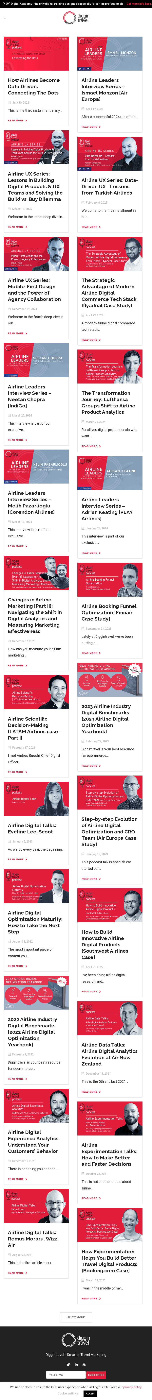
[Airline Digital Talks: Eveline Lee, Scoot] (36, 798)
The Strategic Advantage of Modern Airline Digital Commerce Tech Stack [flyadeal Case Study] (109, 292)
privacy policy (132, 1387)
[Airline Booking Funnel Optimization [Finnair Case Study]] (109, 579)
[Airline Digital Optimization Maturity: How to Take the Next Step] (36, 886)
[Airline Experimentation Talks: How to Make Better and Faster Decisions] (109, 1118)
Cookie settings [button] (68, 1393)
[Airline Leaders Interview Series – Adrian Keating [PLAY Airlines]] (109, 472)
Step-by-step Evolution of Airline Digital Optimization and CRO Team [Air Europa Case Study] (110, 831)
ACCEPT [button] (90, 1393)
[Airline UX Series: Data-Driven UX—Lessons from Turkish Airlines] (109, 153)
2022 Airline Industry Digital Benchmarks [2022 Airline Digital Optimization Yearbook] (32, 1032)
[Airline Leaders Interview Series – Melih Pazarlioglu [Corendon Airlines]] (36, 466)
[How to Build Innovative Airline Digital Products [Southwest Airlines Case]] (109, 905)
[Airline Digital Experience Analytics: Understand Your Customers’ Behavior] (36, 1105)
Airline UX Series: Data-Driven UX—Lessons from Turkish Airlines (110, 186)
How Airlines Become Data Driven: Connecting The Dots (34, 86)
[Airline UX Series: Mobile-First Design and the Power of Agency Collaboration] (36, 253)
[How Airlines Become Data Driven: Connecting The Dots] (36, 53)
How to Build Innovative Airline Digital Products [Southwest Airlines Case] (105, 944)
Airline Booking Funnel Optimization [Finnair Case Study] (109, 612)
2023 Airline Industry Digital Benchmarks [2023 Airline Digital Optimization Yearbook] (106, 718)
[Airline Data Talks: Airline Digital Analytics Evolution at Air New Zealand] (109, 1018)
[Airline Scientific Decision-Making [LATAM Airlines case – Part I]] (36, 692)
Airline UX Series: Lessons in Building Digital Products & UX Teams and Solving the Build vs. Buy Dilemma (35, 186)
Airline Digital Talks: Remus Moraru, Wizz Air (32, 1238)
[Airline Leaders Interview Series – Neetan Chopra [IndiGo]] (36, 359)
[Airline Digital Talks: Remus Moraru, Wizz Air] (36, 1205)
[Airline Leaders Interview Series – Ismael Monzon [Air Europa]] (109, 53)
